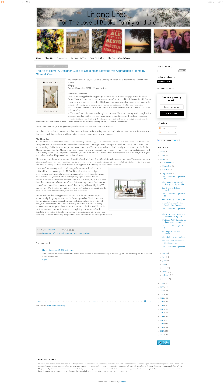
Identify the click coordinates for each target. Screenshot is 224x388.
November (167, 166)
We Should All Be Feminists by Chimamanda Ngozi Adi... (174, 221)
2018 (162, 302)
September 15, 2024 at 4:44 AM (61, 250)
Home (38, 58)
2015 (162, 313)
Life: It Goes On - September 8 (173, 227)
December (167, 162)
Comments (165, 133)
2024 (162, 159)
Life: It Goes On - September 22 (173, 194)
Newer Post (41, 301)
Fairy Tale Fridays (97, 58)
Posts (162, 128)
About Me (49, 58)
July (164, 257)
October (166, 169)
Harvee (45, 250)
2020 (162, 294)
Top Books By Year (78, 58)
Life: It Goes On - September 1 (173, 247)
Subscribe (171, 113)
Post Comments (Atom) (56, 305)
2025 (162, 155)
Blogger (122, 381)
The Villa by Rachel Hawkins (173, 237)
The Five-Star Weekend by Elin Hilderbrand (172, 241)
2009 (162, 335)
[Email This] (63, 230)
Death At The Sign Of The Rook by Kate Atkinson (172, 204)
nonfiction (86, 233)
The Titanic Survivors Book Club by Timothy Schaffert (173, 183)
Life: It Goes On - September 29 (173, 177)
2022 (162, 287)
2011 (162, 327)
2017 (162, 305)
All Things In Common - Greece (171, 232)
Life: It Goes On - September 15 (173, 209)
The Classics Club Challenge (119, 58)
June (164, 260)
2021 (162, 291)
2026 (162, 152)
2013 (162, 320)
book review (46, 233)
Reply (44, 259)
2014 (162, 316)
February (166, 275)
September (166, 173)
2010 (162, 331)
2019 (162, 298)
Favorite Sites (62, 58)
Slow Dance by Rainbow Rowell (171, 189)
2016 (162, 309)
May (164, 264)
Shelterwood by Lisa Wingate (173, 199)
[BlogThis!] (65, 230)
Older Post (147, 301)
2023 (162, 283)
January (165, 279)
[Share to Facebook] (70, 230)
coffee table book (58, 233)
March (165, 271)
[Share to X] (68, 230)
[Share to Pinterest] (73, 230)
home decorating (71, 233)
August (165, 253)
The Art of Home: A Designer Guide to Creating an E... (174, 215)
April (164, 268)
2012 (162, 324)
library (80, 233)
